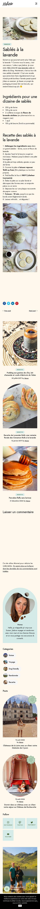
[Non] (37, 901)
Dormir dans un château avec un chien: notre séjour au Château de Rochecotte (20, 805)
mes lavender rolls (25, 68)
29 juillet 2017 (17, 378)
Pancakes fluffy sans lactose (20, 498)
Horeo (26, 378)
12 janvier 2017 (16, 441)
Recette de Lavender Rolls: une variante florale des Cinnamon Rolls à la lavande (20, 436)
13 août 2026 (20, 740)
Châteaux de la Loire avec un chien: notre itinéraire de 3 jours (20, 746)
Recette (7, 44)
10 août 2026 (20, 799)
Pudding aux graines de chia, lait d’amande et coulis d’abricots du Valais (20, 373)
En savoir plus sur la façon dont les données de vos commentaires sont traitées (20, 569)
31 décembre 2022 (16, 501)
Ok (20, 906)
